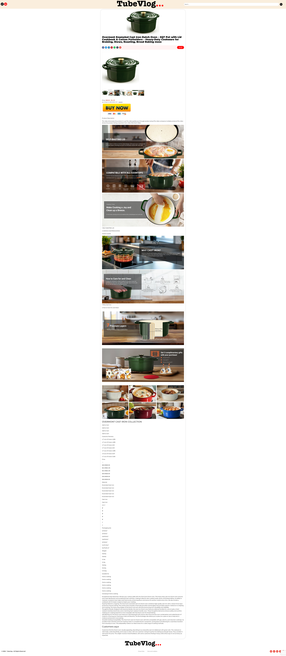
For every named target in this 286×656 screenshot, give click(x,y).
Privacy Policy (141, 651)
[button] (103, 47)
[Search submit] (281, 4)
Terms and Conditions (152, 651)
